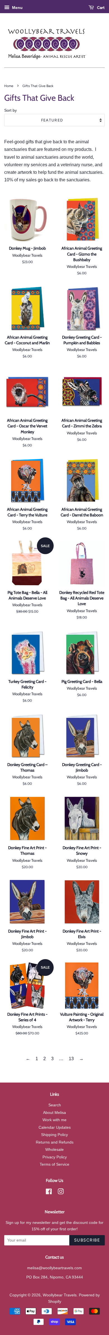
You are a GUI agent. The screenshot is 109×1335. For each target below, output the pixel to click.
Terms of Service (54, 1164)
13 (71, 1058)
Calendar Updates (55, 1127)
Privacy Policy (54, 1157)
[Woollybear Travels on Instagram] (61, 1193)
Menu (17, 7)
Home (8, 86)
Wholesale (54, 1149)
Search (54, 1105)
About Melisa (54, 1113)
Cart (100, 7)
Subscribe (87, 1240)
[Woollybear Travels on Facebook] (49, 1193)
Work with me (54, 1120)
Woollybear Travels (60, 1295)
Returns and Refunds (55, 1142)
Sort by (10, 110)
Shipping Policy (54, 1135)
